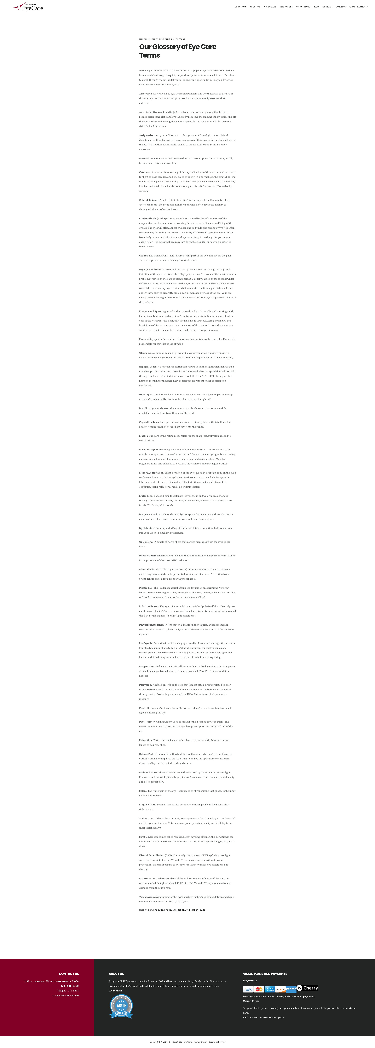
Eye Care (158, 910)
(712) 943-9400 (70, 986)
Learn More (115, 990)
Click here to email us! (65, 995)
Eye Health (170, 910)
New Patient (270, 1017)
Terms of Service (217, 1042)
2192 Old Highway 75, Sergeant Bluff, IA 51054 (51, 981)
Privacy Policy (200, 1042)
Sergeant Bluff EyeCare (191, 910)
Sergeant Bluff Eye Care (28, 6)
